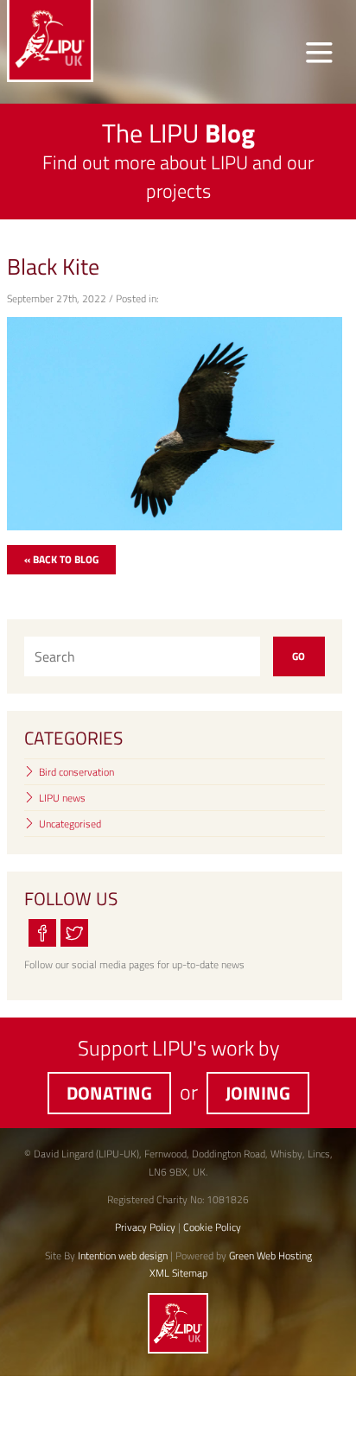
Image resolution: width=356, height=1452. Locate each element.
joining (258, 1092)
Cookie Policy (212, 1227)
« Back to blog (61, 559)
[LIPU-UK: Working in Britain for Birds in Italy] (178, 1349)
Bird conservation (76, 772)
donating (109, 1092)
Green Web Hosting (270, 1255)
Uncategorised (70, 823)
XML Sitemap (178, 1273)
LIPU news (62, 797)
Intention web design (123, 1255)
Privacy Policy (145, 1227)
